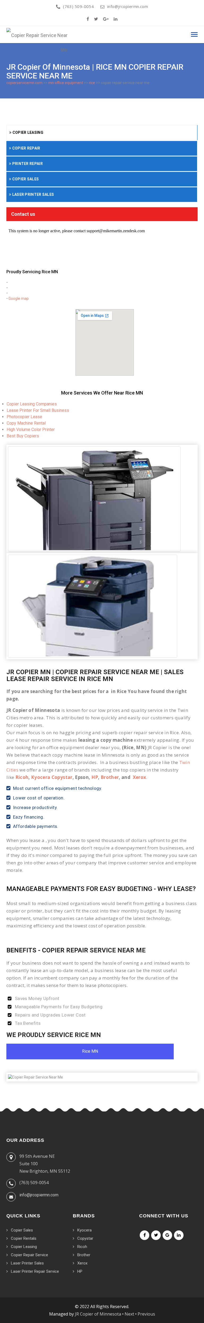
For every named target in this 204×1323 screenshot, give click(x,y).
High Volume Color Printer (31, 429)
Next (129, 1314)
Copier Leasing (27, 132)
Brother (110, 777)
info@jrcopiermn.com (127, 6)
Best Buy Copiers (23, 435)
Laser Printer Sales (32, 194)
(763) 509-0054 (78, 6)
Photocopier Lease (24, 416)
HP (94, 777)
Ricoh (22, 777)
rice (92, 83)
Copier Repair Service (29, 1255)
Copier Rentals (23, 1238)
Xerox (139, 777)
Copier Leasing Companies (32, 404)
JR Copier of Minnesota (98, 1314)
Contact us (23, 214)
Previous (146, 1314)
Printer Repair (27, 163)
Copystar (85, 1238)
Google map (18, 298)
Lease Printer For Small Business (38, 410)
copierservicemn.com (24, 83)
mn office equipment (65, 83)
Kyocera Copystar (51, 777)
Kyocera (84, 1230)
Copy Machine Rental (26, 423)
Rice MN (90, 1051)
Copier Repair (25, 148)
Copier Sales (25, 179)
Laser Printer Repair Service (35, 1271)
